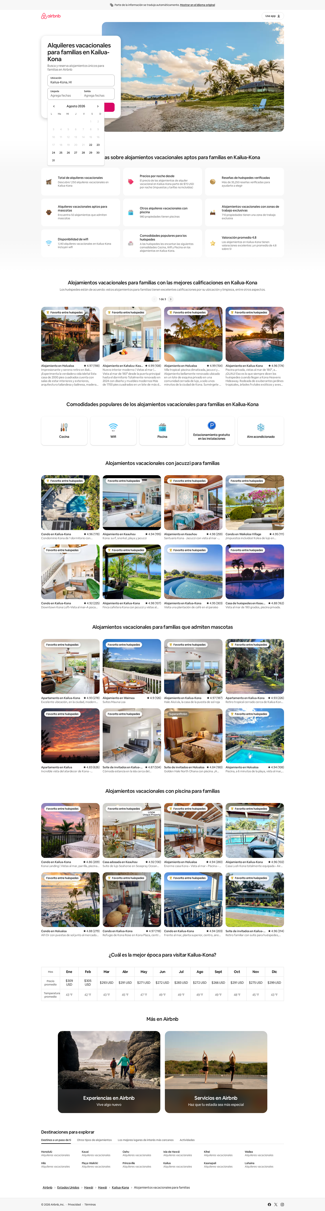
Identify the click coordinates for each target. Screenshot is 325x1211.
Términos (90, 1204)
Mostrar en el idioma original (197, 5)
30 (98, 152)
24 (53, 152)
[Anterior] (154, 299)
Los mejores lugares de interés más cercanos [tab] (146, 1140)
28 (83, 152)
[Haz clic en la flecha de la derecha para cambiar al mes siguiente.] (98, 106)
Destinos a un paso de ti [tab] (56, 1140)
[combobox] (81, 82)
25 (60, 152)
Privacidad (74, 1204)
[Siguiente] (171, 299)
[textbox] (64, 95)
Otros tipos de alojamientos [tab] (94, 1140)
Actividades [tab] (187, 1140)
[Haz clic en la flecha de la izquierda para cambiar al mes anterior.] (54, 106)
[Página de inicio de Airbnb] (51, 16)
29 (90, 152)
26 (68, 152)
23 (98, 145)
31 (53, 160)
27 (75, 152)
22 (90, 145)
